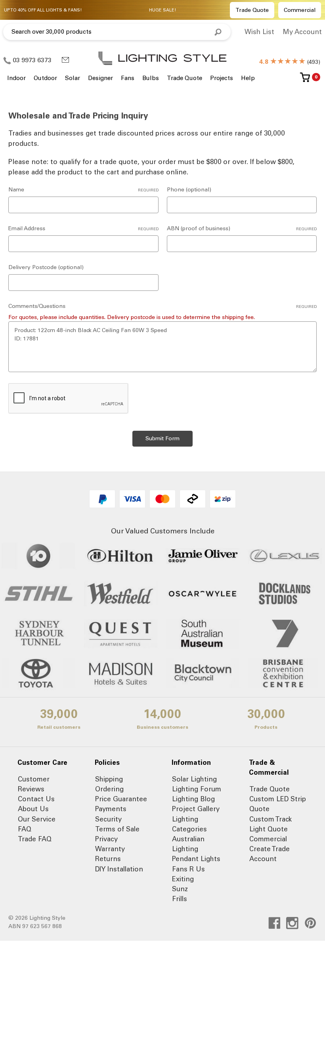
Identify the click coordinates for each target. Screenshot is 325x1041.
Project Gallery (196, 809)
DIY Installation (119, 869)
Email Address (83, 228)
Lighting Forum (196, 789)
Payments (110, 809)
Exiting (183, 879)
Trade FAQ (35, 839)
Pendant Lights (196, 859)
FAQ (24, 829)
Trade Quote (252, 10)
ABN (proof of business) (242, 228)
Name (83, 189)
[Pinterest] (310, 923)
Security (108, 819)
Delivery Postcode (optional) (46, 267)
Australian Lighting (188, 844)
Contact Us (36, 799)
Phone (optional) (189, 189)
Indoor (16, 78)
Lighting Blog (193, 799)
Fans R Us (188, 869)
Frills (179, 899)
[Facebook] (274, 923)
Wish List (259, 32)
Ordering (109, 789)
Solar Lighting (194, 779)
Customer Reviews (34, 784)
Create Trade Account (269, 854)
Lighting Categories (189, 824)
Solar (72, 78)
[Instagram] (292, 923)
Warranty (110, 849)
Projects (221, 78)
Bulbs (150, 78)
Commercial (299, 10)
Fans (127, 78)
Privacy (106, 839)
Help (248, 78)
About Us (33, 809)
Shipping (109, 779)
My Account (302, 32)
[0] (305, 80)
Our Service (36, 819)
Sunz (180, 889)
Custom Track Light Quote (270, 824)
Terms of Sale (117, 829)
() (289, 62)
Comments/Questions (162, 306)
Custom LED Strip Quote (277, 804)
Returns (108, 859)
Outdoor (45, 78)
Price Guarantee (121, 799)
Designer (100, 78)
